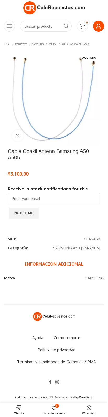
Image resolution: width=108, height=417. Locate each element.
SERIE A (53, 44)
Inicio (7, 44)
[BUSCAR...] (66, 26)
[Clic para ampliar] (18, 136)
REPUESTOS (21, 44)
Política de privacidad (56, 349)
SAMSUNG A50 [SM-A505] (76, 44)
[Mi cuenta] (98, 26)
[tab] (54, 264)
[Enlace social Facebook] (50, 382)
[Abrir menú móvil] (9, 26)
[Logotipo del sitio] (54, 7)
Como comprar (67, 337)
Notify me (23, 213)
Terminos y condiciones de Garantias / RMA (56, 361)
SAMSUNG (38, 44)
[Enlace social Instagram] (57, 382)
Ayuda (37, 337)
